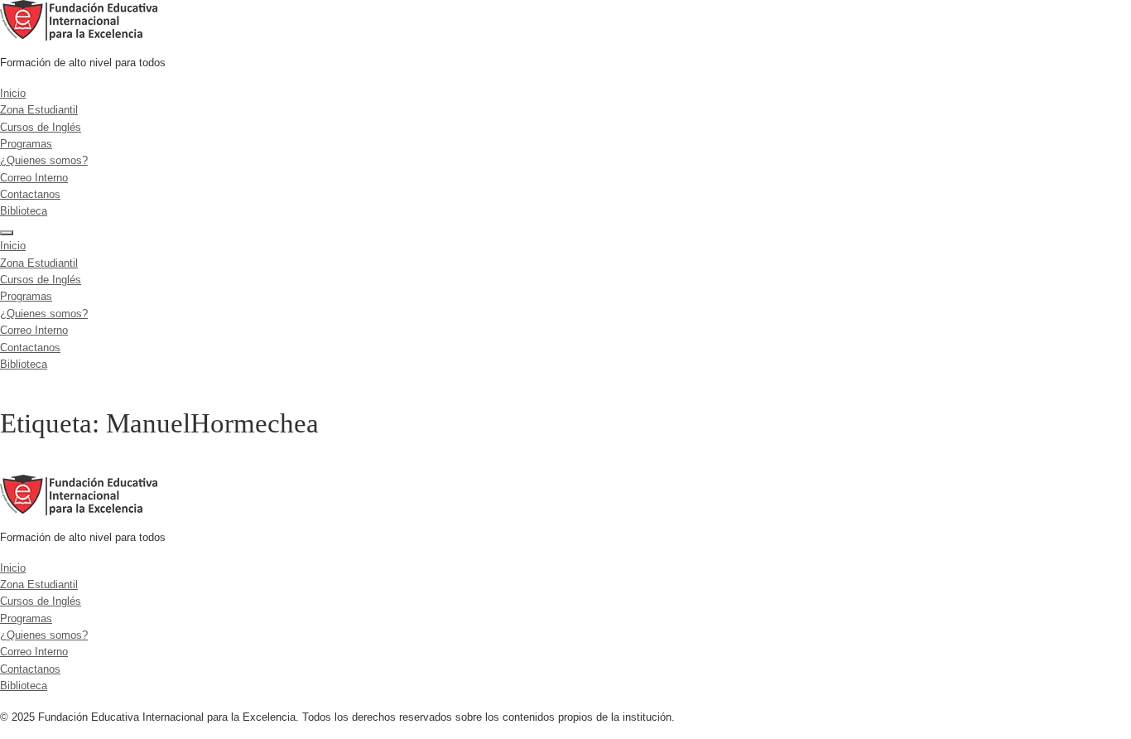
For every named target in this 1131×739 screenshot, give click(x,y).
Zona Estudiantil (39, 110)
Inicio (13, 93)
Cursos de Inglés (40, 127)
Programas (26, 144)
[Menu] (6, 232)
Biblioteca (23, 211)
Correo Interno (34, 177)
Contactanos (30, 194)
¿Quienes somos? (44, 160)
